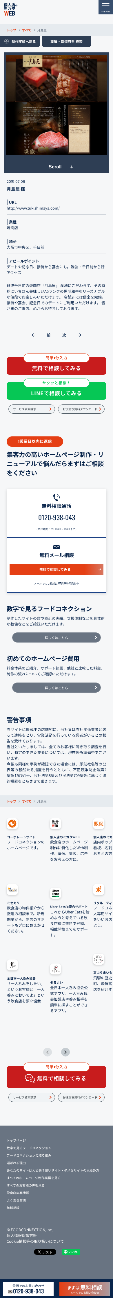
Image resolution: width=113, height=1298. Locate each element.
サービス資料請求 (24, 409)
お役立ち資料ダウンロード (80, 409)
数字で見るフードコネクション (29, 1147)
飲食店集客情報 (18, 1192)
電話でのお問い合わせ (28, 1289)
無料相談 (13, 1207)
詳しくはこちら (56, 637)
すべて (26, 30)
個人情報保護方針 (22, 1235)
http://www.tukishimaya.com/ (33, 208)
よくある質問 (16, 1200)
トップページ (16, 1140)
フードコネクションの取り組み (29, 1155)
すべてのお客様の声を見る (26, 1185)
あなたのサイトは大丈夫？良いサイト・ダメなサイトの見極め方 (53, 1170)
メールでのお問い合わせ (84, 1289)
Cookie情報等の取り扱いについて (35, 1241)
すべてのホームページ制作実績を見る (34, 1177)
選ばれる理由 (16, 1162)
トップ (11, 30)
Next (65, 1052)
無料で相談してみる (55, 569)
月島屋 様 (16, 189)
